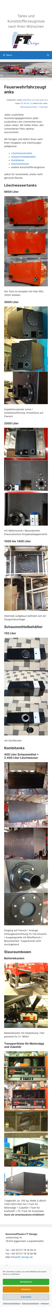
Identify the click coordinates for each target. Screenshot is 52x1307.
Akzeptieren (26, 1281)
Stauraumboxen (20, 163)
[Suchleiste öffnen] (48, 55)
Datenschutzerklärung (12, 1303)
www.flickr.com (28, 100)
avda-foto (43, 100)
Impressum (45, 1303)
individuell (26, 1297)
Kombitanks (17, 160)
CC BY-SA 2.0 (26, 103)
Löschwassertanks (21, 153)
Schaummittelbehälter (23, 156)
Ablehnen (26, 1289)
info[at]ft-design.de (22, 1257)
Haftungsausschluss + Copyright (34, 107)
